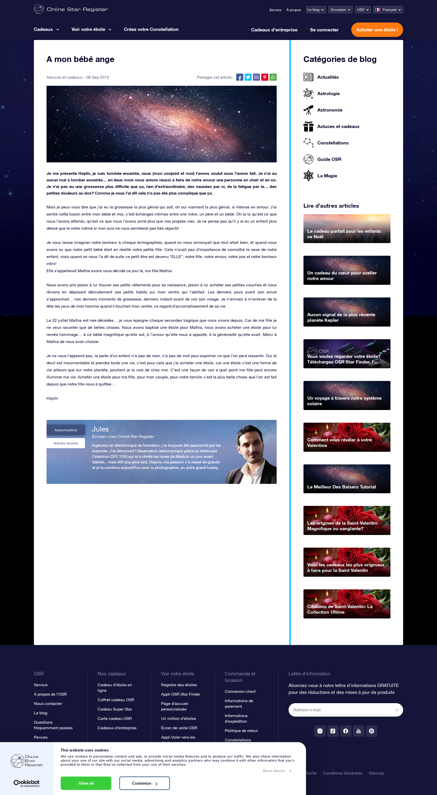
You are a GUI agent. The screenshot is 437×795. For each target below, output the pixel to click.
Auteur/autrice (66, 430)
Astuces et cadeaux (64, 77)
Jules (100, 429)
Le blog (313, 10)
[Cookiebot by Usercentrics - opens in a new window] (27, 783)
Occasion (338, 10)
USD (360, 10)
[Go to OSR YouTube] (358, 731)
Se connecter (324, 29)
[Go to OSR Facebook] (346, 731)
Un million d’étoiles (178, 718)
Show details (274, 771)
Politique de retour (241, 730)
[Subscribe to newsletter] (397, 710)
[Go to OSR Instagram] (320, 731)
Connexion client (240, 691)
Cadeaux (43, 29)
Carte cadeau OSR (115, 718)
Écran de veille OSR (179, 727)
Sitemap (376, 773)
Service (275, 10)
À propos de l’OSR (50, 694)
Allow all (86, 783)
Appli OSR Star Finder (180, 694)
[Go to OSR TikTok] (333, 731)
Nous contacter (48, 703)
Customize (141, 783)
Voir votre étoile (88, 29)
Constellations (238, 740)
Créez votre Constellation (151, 29)
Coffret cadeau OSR (116, 699)
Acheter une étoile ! (377, 29)
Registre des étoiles (179, 684)
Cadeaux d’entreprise (274, 29)
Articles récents (66, 443)
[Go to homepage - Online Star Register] (71, 9)
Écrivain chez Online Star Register (123, 436)
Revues (41, 737)
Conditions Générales (342, 773)
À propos (294, 10)
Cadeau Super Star (115, 709)
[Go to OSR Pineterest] (371, 731)
